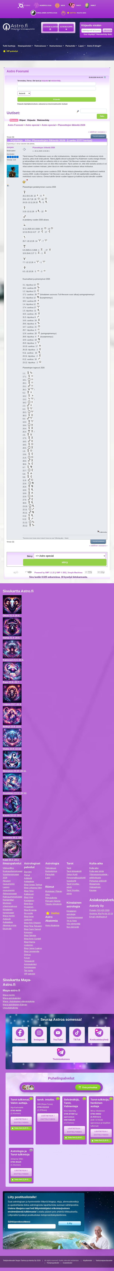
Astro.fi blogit (93, 46)
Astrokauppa (66, 27)
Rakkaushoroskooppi (12, 897)
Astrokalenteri (50, 27)
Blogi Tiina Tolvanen (33, 926)
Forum (27, 958)
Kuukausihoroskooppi (12, 871)
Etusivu (27, 5)
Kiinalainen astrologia (47, 13)
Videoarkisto (95, 887)
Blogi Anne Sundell (32, 938)
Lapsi (81, 46)
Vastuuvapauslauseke (104, 1260)
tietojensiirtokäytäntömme (53, 1215)
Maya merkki (9, 916)
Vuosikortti (71, 881)
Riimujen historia (52, 901)
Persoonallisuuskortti (76, 877)
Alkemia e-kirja (9, 925)
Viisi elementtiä (73, 924)
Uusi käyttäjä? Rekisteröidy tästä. (98, 34)
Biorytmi (28, 872)
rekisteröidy (55, 81)
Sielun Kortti (72, 874)
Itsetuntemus (55, 46)
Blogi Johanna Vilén (33, 887)
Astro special (32, 125)
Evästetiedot (67, 1263)
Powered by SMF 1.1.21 (44, 573)
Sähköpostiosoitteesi (19, 1222)
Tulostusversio (99, 136)
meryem (10, 147)
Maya (63, 5)
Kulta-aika (77, 13)
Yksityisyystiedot (53, 1263)
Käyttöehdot (87, 1260)
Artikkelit (7, 919)
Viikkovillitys (8, 868)
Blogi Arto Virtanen (32, 923)
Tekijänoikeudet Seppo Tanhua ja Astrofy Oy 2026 (22, 1260)
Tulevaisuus (40, 46)
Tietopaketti (29, 961)
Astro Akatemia (52, 925)
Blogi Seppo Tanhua (33, 884)
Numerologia (45, 5)
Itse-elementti (73, 927)
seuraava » (101, 132)
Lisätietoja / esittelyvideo (21, 1121)
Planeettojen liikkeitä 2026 (71, 125)
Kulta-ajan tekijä (96, 871)
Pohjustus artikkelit (97, 881)
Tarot (78, 5)
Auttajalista (8, 922)
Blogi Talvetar (30, 935)
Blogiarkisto (94, 884)
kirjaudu (45, 81)
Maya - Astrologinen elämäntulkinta (18, 1001)
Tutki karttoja (9, 46)
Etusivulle (7, 928)
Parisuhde (70, 46)
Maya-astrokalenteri (12, 998)
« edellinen (92, 132)
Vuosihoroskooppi (75, 917)
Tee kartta (28, 970)
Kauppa (92, 890)
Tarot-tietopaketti (74, 871)
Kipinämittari (8, 900)
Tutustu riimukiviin (53, 904)
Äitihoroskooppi (10, 893)
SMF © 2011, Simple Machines (69, 573)
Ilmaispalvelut (24, 46)
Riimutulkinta (51, 898)
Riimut (93, 5)
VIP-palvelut (12, 51)
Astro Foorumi (18, 71)
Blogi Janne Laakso (33, 948)
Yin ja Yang (72, 920)
